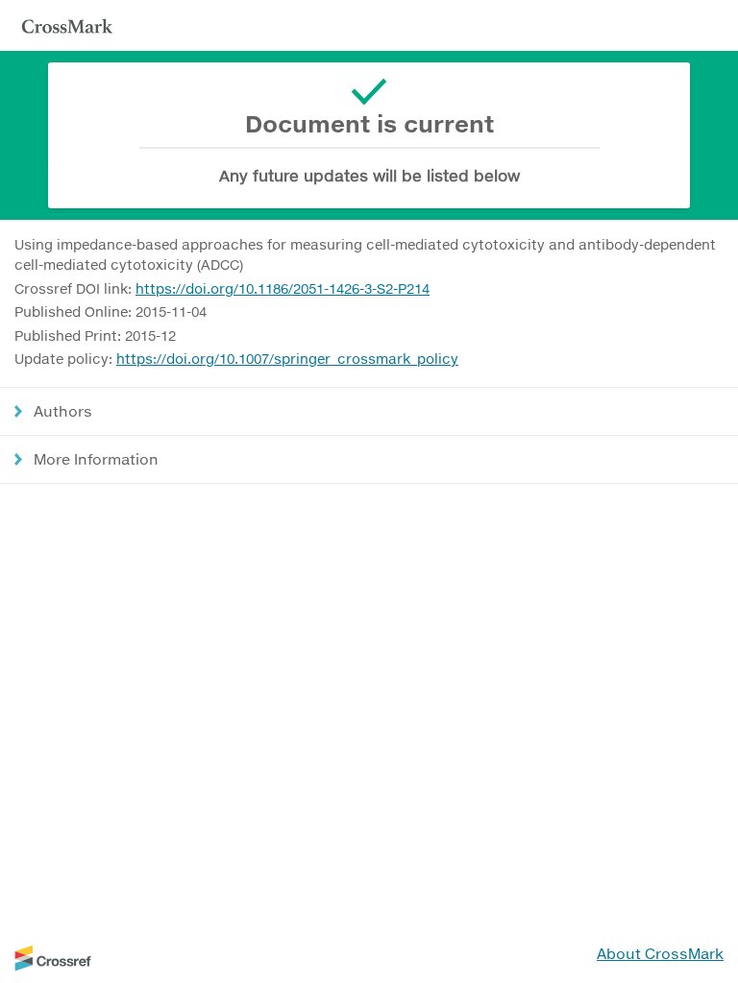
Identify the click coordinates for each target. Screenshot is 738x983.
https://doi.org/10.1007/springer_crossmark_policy (287, 358)
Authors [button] (63, 411)
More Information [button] (96, 459)
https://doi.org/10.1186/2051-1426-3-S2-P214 (282, 288)
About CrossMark (660, 953)
